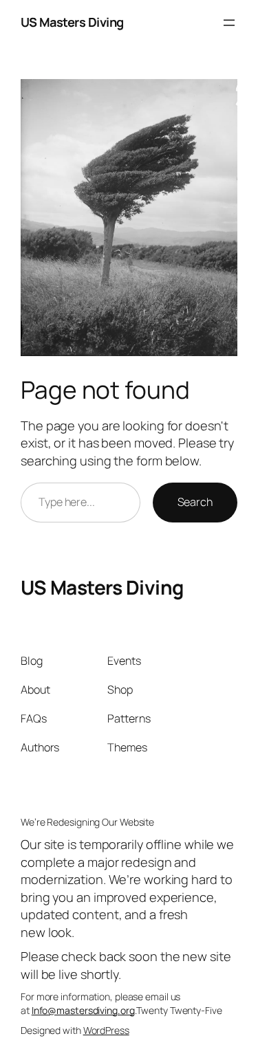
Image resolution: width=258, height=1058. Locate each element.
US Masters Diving (72, 22)
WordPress (106, 1030)
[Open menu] (229, 22)
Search (195, 501)
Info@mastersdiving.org (83, 1010)
